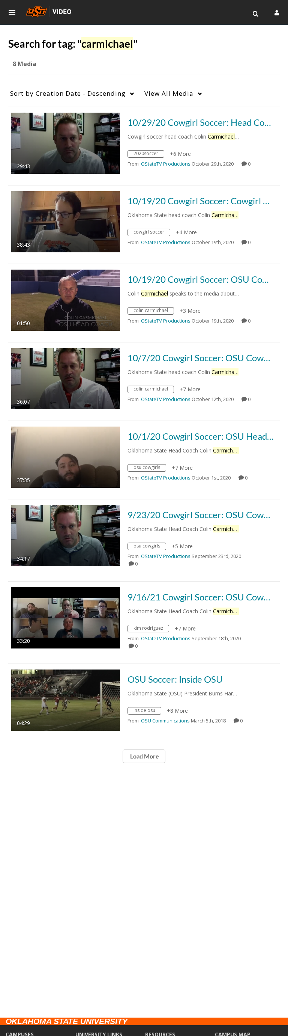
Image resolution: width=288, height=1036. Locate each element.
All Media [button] (169, 93)
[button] (14, 12)
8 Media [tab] (24, 64)
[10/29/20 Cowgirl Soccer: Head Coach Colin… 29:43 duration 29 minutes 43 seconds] (65, 142)
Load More (144, 756)
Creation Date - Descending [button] (68, 93)
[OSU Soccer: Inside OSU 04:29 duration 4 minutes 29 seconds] (65, 699)
